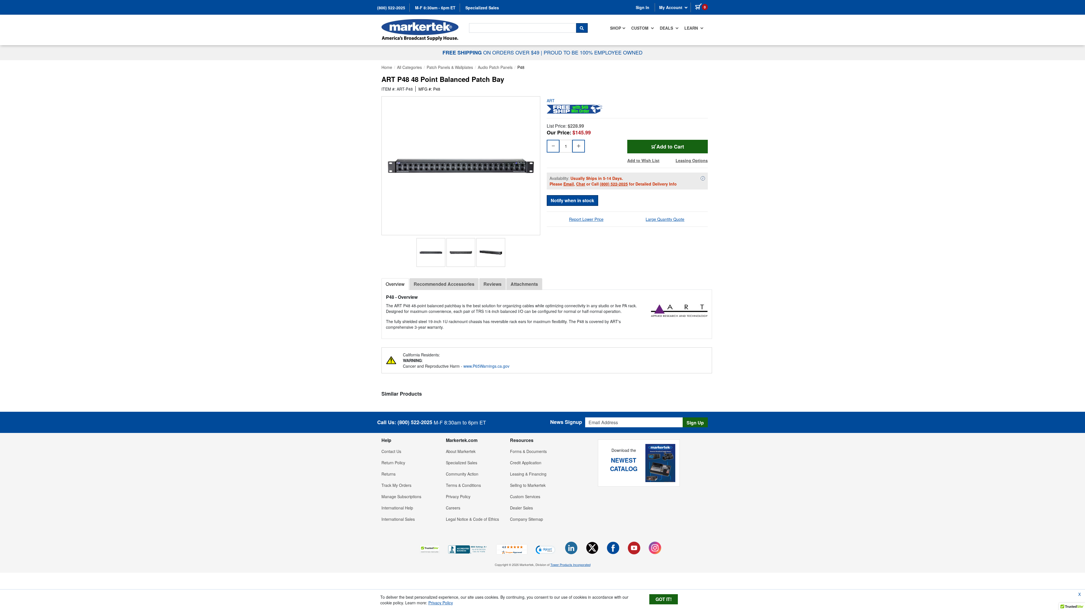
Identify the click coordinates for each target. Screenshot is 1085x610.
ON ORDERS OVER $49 (491, 52)
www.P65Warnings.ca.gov (486, 366)
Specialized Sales (482, 7)
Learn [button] (691, 28)
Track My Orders (396, 485)
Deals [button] (667, 28)
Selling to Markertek (528, 485)
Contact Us (391, 451)
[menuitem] (617, 28)
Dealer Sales (521, 508)
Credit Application (525, 462)
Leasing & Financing (528, 474)
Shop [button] (615, 28)
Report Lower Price (586, 219)
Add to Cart (670, 146)
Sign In (642, 7)
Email (568, 184)
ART (551, 100)
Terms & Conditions (463, 485)
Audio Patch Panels (495, 67)
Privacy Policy (458, 496)
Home (386, 67)
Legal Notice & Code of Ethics (472, 519)
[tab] (395, 284)
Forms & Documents (528, 451)
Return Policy (393, 462)
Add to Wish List (643, 160)
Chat (580, 184)
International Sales (398, 519)
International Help (397, 508)
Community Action (462, 474)
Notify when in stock (572, 200)
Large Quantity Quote (665, 219)
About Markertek (461, 451)
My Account (671, 7)
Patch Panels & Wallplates (450, 67)
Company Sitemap (526, 519)
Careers (453, 508)
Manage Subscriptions (401, 496)
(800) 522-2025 (391, 7)
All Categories (409, 67)
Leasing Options (692, 160)
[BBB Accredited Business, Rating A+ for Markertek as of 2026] (468, 549)
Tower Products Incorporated (570, 564)
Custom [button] (640, 28)
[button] (430, 549)
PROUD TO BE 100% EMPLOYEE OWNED (593, 52)
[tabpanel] (547, 312)
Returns (388, 474)
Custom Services (525, 496)
